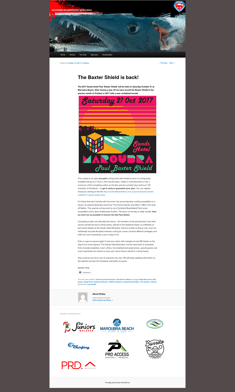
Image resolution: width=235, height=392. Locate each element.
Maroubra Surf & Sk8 (148, 279)
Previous (162, 63)
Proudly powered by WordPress (117, 382)
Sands (80, 282)
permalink (92, 284)
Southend (118, 282)
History (72, 54)
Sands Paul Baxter (101, 282)
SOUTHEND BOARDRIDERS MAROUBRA (72, 10)
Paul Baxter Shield (123, 279)
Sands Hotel (88, 282)
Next (172, 63)
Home (63, 54)
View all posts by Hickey (102, 300)
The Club (82, 54)
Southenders (107, 54)
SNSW (111, 282)
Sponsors (94, 54)
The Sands (144, 282)
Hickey (86, 63)
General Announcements (105, 279)
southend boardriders (131, 282)
